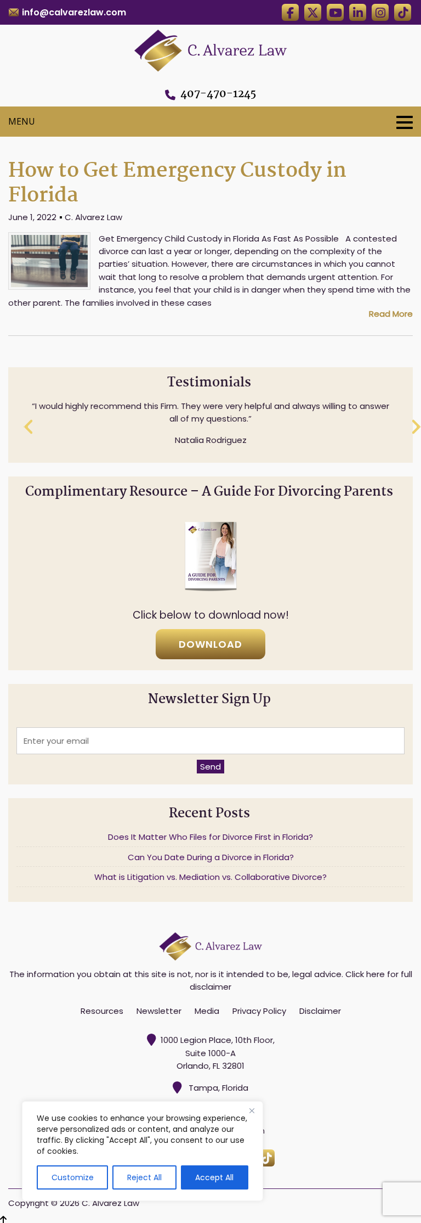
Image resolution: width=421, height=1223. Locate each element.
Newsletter (158, 1011)
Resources (102, 1011)
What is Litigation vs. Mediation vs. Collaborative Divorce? (210, 877)
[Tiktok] (402, 12)
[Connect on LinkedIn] (357, 12)
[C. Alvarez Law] (210, 48)
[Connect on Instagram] (380, 12)
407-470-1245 (218, 94)
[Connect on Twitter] (312, 12)
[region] (142, 1151)
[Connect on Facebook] (290, 12)
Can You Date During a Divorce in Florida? (211, 857)
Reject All (144, 1177)
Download (210, 644)
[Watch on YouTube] (335, 12)
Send (210, 766)
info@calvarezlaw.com (74, 12)
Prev (29, 427)
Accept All (214, 1177)
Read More (391, 313)
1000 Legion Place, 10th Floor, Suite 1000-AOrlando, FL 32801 (218, 1052)
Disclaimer (320, 1011)
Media (207, 1011)
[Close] (251, 1110)
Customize (73, 1177)
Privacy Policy (259, 1011)
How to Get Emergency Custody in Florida (177, 183)
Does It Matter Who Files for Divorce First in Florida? (210, 837)
